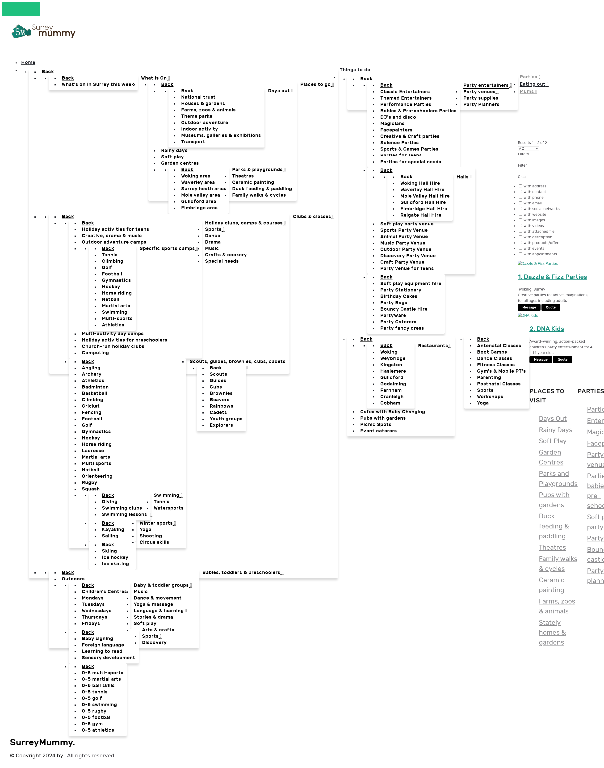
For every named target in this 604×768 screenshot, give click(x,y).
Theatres (552, 548)
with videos (534, 226)
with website (535, 214)
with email (533, 203)
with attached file (539, 231)
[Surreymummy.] (43, 36)
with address (535, 186)
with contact (535, 192)
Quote (551, 307)
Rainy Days (555, 430)
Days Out (553, 419)
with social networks (542, 209)
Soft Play (553, 441)
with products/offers (542, 243)
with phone (534, 197)
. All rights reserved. (90, 755)
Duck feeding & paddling (554, 526)
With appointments (540, 254)
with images (534, 220)
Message (529, 307)
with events (534, 248)
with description (538, 237)
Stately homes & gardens (552, 632)
